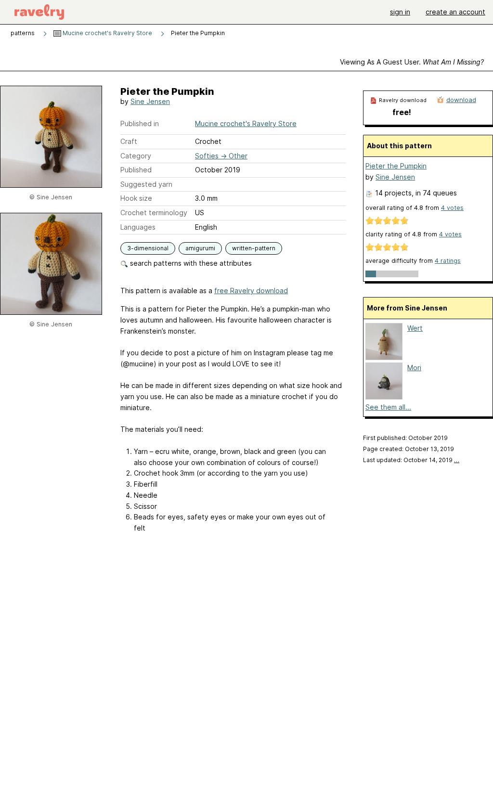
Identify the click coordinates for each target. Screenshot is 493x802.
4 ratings (448, 260)
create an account (455, 12)
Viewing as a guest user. (412, 62)
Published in (139, 123)
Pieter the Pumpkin (396, 166)
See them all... (388, 407)
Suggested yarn (146, 184)
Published (136, 170)
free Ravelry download (251, 290)
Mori (414, 367)
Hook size (136, 198)
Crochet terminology (153, 212)
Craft (128, 141)
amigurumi (200, 248)
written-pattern (253, 248)
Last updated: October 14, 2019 (411, 460)
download (461, 99)
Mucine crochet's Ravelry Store (106, 33)
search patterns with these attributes (190, 263)
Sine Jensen (150, 101)
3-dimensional (148, 248)
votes (452, 207)
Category (135, 156)
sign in (400, 12)
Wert (415, 328)
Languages (138, 227)
